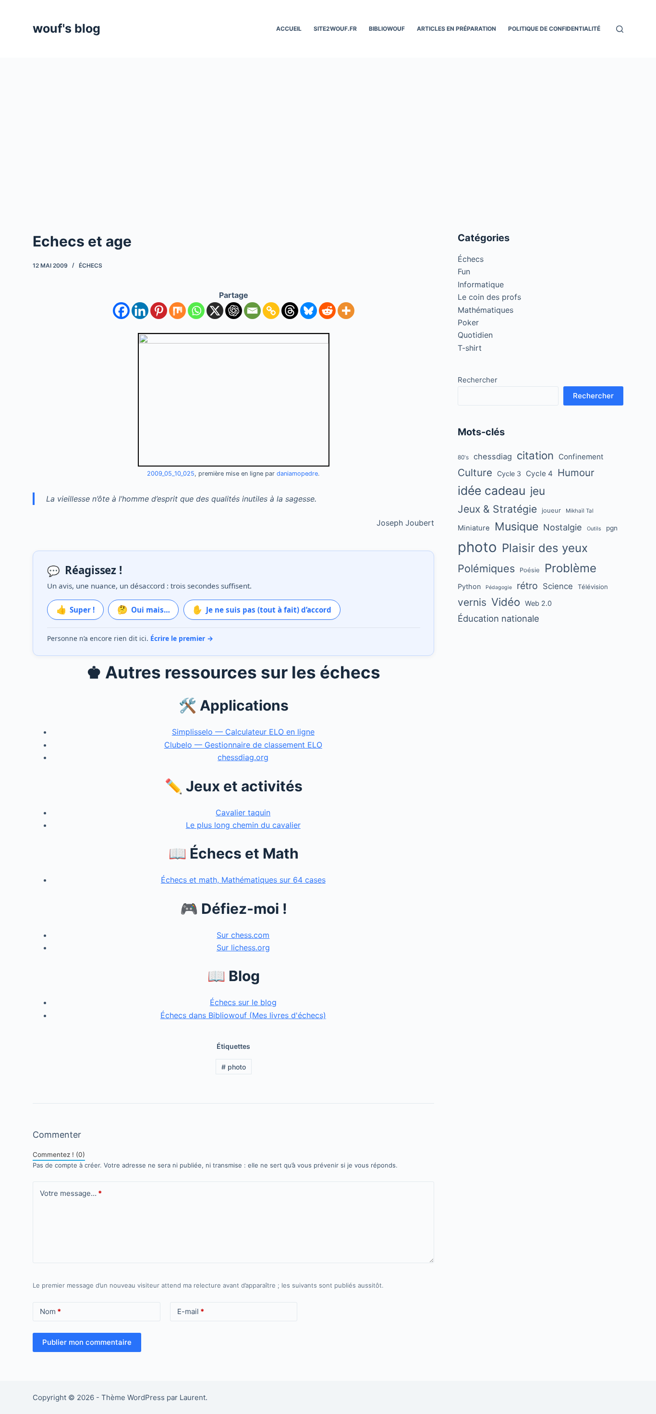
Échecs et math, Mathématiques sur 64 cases (243, 880)
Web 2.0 (538, 603)
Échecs (90, 265)
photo (233, 1067)
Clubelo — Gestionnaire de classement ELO (243, 745)
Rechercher (478, 379)
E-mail (190, 1311)
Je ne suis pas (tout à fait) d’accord (261, 609)
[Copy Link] (271, 310)
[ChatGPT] (233, 310)
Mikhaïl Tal (580, 510)
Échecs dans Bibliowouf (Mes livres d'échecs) (243, 1015)
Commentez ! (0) (59, 1154)
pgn (612, 528)
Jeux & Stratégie (497, 509)
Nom (50, 1311)
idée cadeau (491, 490)
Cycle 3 (509, 473)
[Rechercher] (619, 29)
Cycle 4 (539, 473)
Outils (594, 528)
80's (463, 457)
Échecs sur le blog (243, 1002)
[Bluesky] (308, 310)
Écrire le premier (181, 638)
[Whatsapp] (196, 310)
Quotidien (475, 335)
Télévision (593, 586)
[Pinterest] (158, 310)
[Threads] (289, 310)
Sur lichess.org (243, 947)
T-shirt (470, 348)
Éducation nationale (498, 618)
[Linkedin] (140, 310)
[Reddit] (327, 310)
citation (535, 455)
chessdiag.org (243, 757)
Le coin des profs (489, 297)
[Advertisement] (328, 129)
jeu (537, 490)
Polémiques (486, 568)
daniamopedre (297, 473)
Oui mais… (143, 609)
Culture (475, 473)
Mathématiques (485, 310)
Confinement (581, 456)
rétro (527, 585)
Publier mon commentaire (87, 1342)
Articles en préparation (456, 28)
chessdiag (493, 456)
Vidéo (505, 601)
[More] (346, 310)
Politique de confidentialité (554, 28)
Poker (468, 322)
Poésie (530, 570)
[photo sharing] (233, 399)
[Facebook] (121, 310)
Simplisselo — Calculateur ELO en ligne (243, 732)
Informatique (481, 284)
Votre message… (71, 1193)
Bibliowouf (387, 28)
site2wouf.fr (335, 28)
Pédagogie (499, 587)
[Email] (252, 310)
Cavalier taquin (243, 812)
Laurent (193, 1397)
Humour (576, 473)
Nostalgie (562, 527)
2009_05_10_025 (170, 473)
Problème (570, 568)
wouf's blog (66, 28)
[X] (215, 310)
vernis (472, 602)
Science (558, 586)
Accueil (289, 28)
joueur (551, 510)
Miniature (474, 528)
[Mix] (177, 310)
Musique (516, 526)
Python (469, 586)
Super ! (75, 609)
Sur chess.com (243, 935)
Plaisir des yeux (545, 548)
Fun (464, 271)
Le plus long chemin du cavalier (243, 825)
